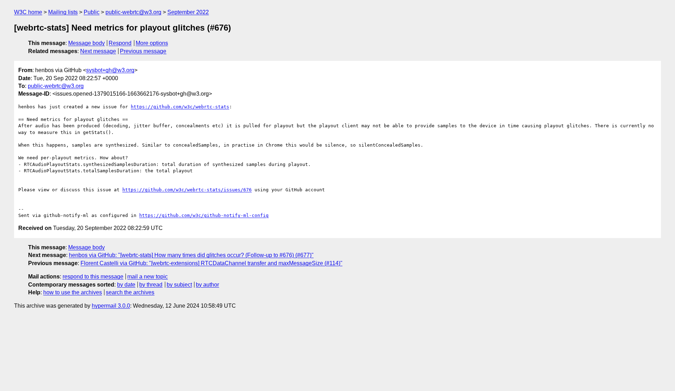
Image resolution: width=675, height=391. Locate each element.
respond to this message (93, 277)
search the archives (130, 292)
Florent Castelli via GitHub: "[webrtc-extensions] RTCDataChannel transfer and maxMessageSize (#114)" (211, 263)
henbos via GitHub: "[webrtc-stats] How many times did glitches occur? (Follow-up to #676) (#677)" (191, 255)
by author (207, 285)
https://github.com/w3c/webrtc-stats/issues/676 (187, 189)
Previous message (143, 51)
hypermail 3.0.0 (111, 306)
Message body (86, 43)
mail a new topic (147, 277)
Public (91, 12)
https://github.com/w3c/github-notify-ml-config (204, 215)
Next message (98, 51)
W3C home (28, 12)
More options (152, 43)
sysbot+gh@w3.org (110, 70)
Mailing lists (63, 12)
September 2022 (188, 12)
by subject (179, 285)
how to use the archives (72, 292)
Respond (120, 43)
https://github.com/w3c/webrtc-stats (180, 106)
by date (126, 285)
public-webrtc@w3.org (133, 12)
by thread (150, 285)
